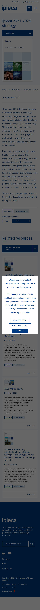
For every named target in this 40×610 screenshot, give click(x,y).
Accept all (20, 330)
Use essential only (20, 325)
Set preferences (19, 320)
